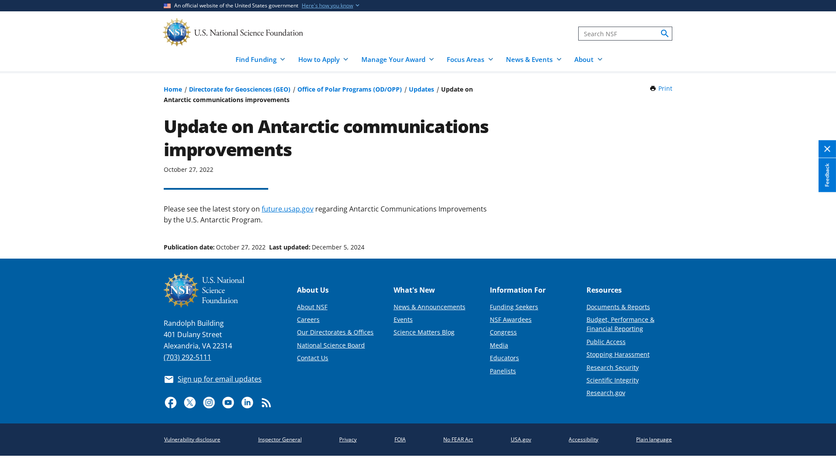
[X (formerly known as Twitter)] (190, 403)
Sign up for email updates (220, 379)
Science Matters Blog (424, 332)
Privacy (348, 439)
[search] (665, 33)
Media (499, 345)
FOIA (400, 439)
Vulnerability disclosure (192, 439)
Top (817, 214)
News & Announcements (429, 307)
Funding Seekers (514, 307)
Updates (421, 89)
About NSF (312, 307)
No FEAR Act (458, 439)
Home (173, 89)
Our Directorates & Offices (335, 332)
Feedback (827, 175)
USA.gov (521, 439)
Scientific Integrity (613, 380)
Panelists (503, 371)
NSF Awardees (511, 319)
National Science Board (331, 345)
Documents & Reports (618, 307)
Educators (504, 358)
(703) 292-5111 (187, 357)
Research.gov (606, 393)
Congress (503, 332)
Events (403, 319)
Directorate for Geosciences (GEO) (239, 89)
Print (665, 88)
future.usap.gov (288, 209)
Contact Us (312, 358)
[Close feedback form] (827, 149)
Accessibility (583, 439)
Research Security (613, 367)
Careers (308, 319)
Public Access (606, 342)
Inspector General (280, 439)
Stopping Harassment (618, 354)
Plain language (654, 439)
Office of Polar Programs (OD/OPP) (349, 89)
